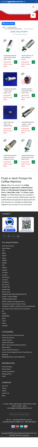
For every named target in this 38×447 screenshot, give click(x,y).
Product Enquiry (7, 367)
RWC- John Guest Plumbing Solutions (14, 345)
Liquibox (4, 270)
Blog (3, 396)
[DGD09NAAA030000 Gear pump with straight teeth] (10, 146)
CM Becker (5, 282)
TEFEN (4, 314)
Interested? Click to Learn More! (8, 64)
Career (4, 388)
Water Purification (8, 342)
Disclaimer (26, 435)
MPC (3, 265)
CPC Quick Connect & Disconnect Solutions (16, 309)
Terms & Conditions (8, 371)
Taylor (4, 321)
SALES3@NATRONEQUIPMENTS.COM (19, 408)
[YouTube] (18, 236)
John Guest (5, 285)
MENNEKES (5, 316)
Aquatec (4, 275)
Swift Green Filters (8, 246)
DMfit (3, 253)
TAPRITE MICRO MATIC (9, 299)
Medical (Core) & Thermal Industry (13, 335)
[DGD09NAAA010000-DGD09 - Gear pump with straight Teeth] (28, 112)
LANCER (4, 326)
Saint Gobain (6, 248)
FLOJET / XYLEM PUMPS (9, 297)
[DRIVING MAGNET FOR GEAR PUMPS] (28, 79)
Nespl (4, 258)
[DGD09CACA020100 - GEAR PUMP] (10, 79)
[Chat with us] (10, 224)
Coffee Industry (12, 27)
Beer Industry (6, 347)
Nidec (4, 318)
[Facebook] (4, 236)
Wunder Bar (6, 289)
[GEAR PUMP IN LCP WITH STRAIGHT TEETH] (28, 46)
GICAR (4, 256)
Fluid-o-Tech (6, 292)
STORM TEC (6, 287)
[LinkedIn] (13, 236)
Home (3, 27)
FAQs (3, 376)
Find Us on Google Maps (19, 414)
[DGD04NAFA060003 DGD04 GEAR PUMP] (28, 146)
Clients (4, 391)
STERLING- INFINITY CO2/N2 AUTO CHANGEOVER (18, 306)
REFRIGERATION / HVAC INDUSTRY (13, 357)
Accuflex (5, 272)
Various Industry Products (10, 350)
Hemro (4, 323)
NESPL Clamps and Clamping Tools (13, 301)
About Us (5, 386)
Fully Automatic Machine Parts (13, 29)
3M (3, 311)
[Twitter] (9, 236)
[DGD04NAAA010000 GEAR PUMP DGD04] (10, 46)
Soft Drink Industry (8, 338)
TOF (3, 251)
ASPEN (4, 260)
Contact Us (5, 393)
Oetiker (4, 268)
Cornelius (5, 280)
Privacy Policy (6, 369)
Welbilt (4, 263)
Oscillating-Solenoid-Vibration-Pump (14, 304)
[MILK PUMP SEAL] (10, 112)
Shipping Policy (7, 374)
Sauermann (5, 277)
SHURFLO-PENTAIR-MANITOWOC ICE (14, 294)
